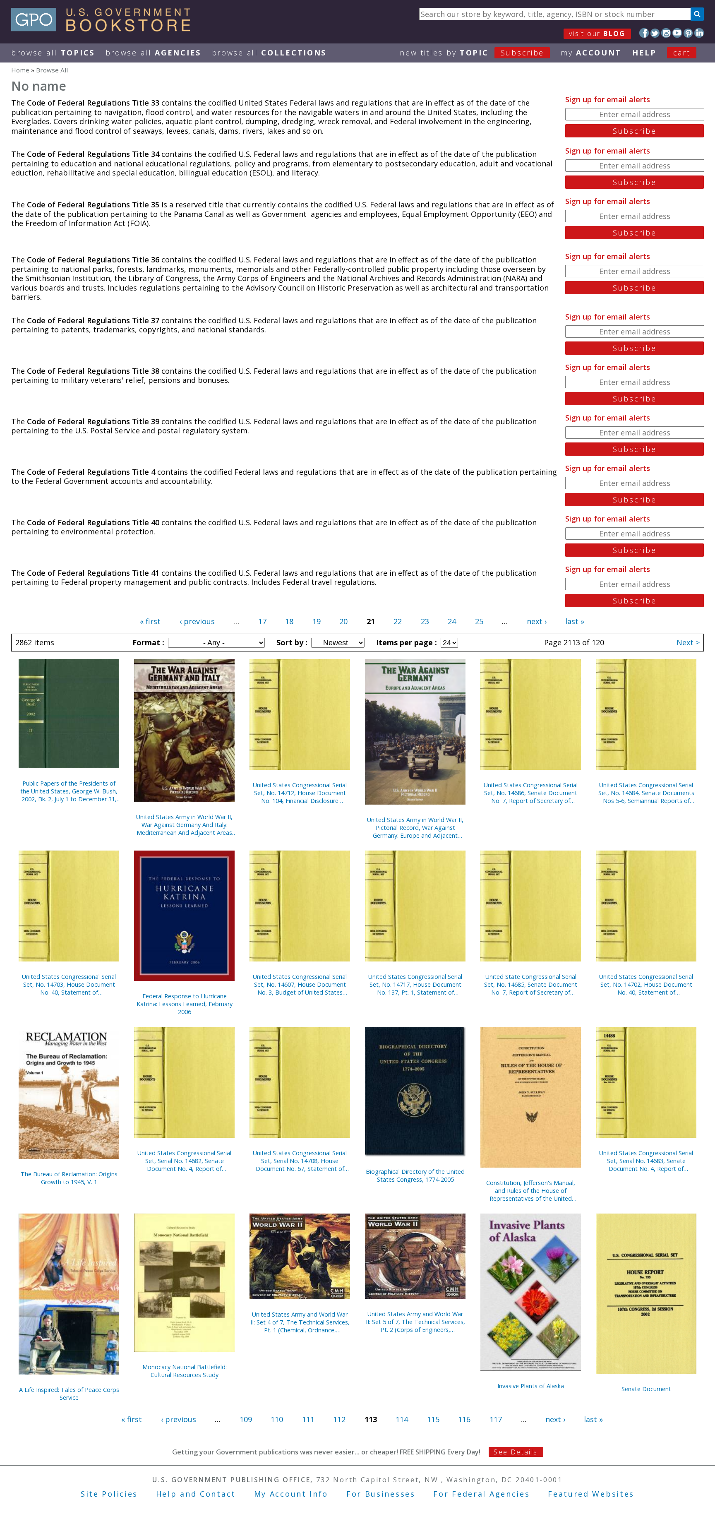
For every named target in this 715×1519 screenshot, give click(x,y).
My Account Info (291, 1494)
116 (464, 1419)
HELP (644, 53)
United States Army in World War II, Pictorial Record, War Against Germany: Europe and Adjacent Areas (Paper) (415, 827)
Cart (682, 53)
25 (479, 621)
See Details (515, 1452)
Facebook (644, 33)
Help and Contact (196, 1494)
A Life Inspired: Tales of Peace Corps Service (69, 1393)
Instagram (666, 33)
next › (537, 621)
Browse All (53, 53)
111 (308, 1419)
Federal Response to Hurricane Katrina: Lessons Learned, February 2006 (185, 1004)
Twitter (655, 33)
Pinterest (688, 33)
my (591, 53)
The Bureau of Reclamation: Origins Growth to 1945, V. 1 (69, 1178)
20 (343, 621)
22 (397, 621)
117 (495, 1419)
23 (425, 621)
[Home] (104, 29)
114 (402, 1419)
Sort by (290, 642)
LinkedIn (699, 33)
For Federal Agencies (481, 1494)
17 (262, 621)
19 (316, 621)
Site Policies (109, 1494)
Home (20, 70)
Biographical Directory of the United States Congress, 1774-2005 (415, 1175)
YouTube (677, 33)
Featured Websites (591, 1494)
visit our (597, 33)
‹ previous (197, 621)
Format (147, 642)
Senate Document (646, 1389)
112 (339, 1419)
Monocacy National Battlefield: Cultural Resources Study (184, 1371)
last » (574, 621)
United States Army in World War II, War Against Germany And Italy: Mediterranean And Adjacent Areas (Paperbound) (184, 824)
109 (246, 1419)
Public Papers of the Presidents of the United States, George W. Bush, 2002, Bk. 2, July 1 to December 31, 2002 (69, 791)
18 (289, 621)
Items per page (405, 642)
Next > (688, 642)
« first (150, 621)
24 (452, 621)
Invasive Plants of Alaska (530, 1386)
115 (433, 1419)
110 (277, 1419)
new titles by (472, 53)
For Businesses (380, 1494)
